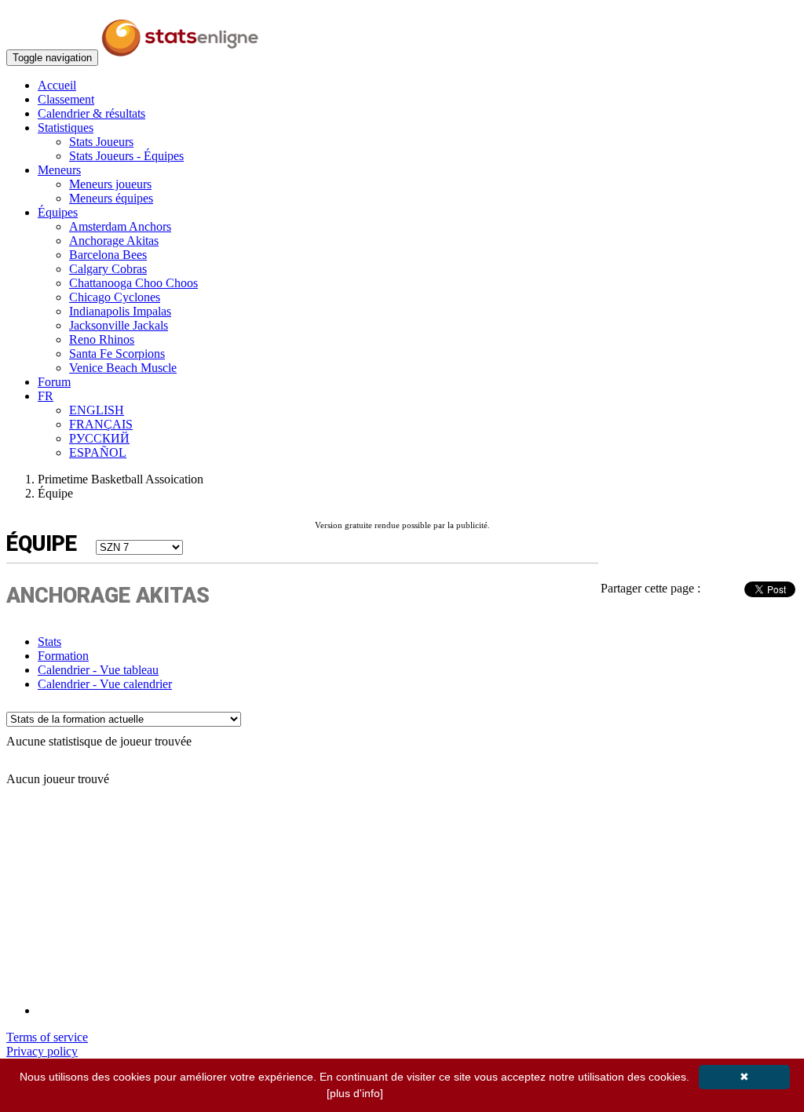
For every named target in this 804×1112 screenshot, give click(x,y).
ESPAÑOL (97, 452)
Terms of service (47, 1037)
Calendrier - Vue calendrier (105, 684)
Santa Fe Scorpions (117, 353)
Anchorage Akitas (114, 240)
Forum (54, 381)
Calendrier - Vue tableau (98, 669)
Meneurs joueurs (110, 184)
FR (45, 396)
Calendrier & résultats (91, 113)
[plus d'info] (355, 1093)
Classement (66, 99)
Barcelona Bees (108, 254)
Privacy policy (42, 1051)
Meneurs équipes (111, 198)
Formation (63, 655)
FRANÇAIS (101, 424)
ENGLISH (96, 410)
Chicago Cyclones (114, 297)
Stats (49, 641)
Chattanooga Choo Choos (133, 283)
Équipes (58, 212)
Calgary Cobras (108, 268)
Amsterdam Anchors (120, 226)
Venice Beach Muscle (123, 367)
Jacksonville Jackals (118, 325)
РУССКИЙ (99, 438)
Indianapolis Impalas (120, 311)
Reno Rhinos (101, 339)
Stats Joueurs (101, 141)
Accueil (57, 85)
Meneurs (59, 170)
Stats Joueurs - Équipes (126, 155)
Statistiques (65, 127)
